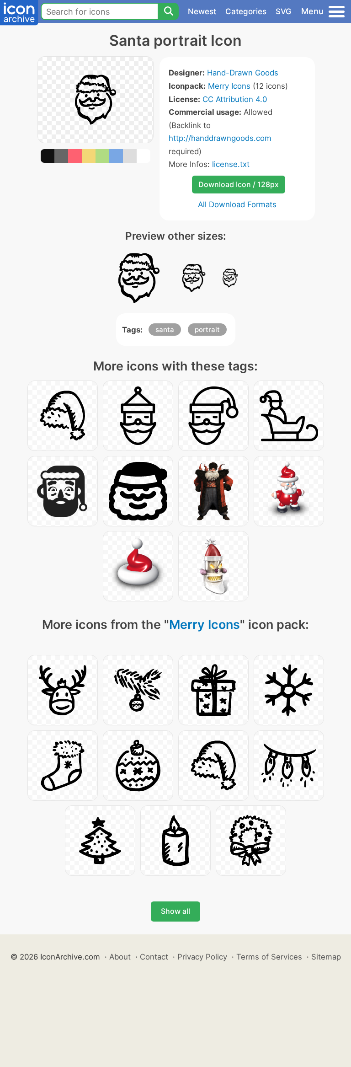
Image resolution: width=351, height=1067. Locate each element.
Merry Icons (229, 86)
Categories (245, 11)
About (120, 956)
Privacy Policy (202, 956)
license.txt (231, 164)
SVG (284, 11)
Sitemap (326, 956)
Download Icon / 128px (238, 184)
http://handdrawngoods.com (220, 138)
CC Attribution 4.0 (234, 99)
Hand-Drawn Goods (242, 72)
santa (164, 329)
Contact (154, 956)
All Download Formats (237, 204)
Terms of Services (269, 956)
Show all (175, 911)
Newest (202, 11)
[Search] (168, 11)
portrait (207, 329)
